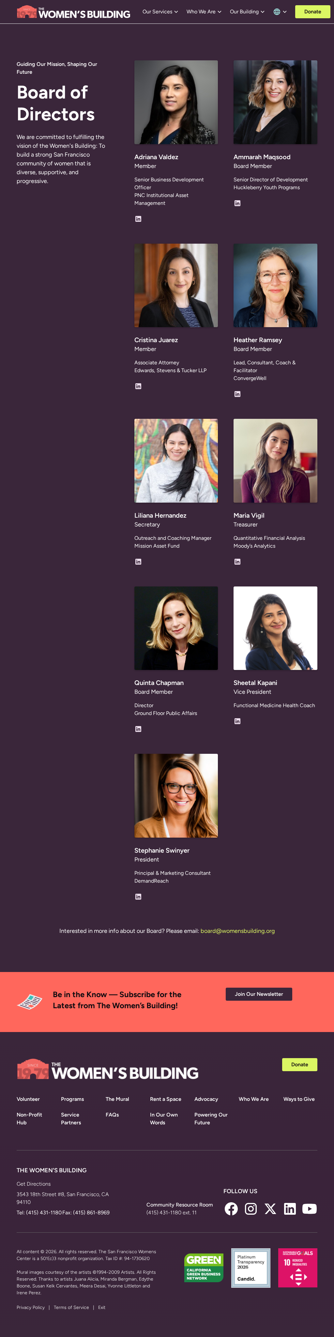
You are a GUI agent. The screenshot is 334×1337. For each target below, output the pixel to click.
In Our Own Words (164, 1119)
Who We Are (254, 1099)
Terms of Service (71, 1307)
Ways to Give (299, 1099)
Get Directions (34, 1184)
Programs (72, 1099)
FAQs (112, 1115)
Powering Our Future (211, 1119)
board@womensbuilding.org (238, 930)
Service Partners (71, 1119)
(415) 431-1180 (44, 1212)
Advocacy (206, 1099)
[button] (161, 11)
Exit (101, 1307)
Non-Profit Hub (29, 1119)
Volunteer (28, 1099)
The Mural (117, 1099)
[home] (74, 12)
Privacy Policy (31, 1307)
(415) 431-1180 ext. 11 (171, 1212)
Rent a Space (165, 1099)
